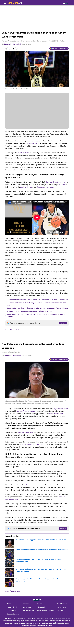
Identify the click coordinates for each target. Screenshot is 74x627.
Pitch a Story (26, 607)
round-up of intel (23, 153)
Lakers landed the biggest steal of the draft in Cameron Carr (30, 311)
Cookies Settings (13, 614)
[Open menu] (5, 3)
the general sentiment (60, 409)
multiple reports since (25, 432)
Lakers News (15, 591)
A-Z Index (60, 611)
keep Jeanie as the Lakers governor (33, 444)
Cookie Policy (12, 611)
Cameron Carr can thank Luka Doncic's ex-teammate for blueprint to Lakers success (36, 315)
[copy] (16, 48)
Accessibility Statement (45, 611)
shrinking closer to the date (55, 182)
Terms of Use (61, 607)
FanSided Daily (12, 607)
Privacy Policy (42, 607)
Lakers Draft (15, 330)
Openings (25, 604)
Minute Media (11, 618)
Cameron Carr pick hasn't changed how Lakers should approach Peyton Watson (37, 308)
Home (7, 330)
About (9, 604)
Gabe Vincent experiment (46, 187)
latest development (56, 414)
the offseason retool (33, 485)
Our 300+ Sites (62, 604)
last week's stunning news (26, 411)
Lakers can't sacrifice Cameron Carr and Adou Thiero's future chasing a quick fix (37, 300)
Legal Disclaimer (28, 611)
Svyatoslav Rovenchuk (12, 44)
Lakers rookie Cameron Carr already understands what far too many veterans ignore (36, 304)
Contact (39, 604)
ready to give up (26, 187)
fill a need (62, 184)
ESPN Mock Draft (32, 143)
